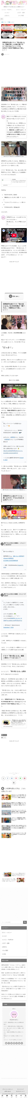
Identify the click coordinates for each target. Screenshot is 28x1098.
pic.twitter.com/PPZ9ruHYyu (14, 620)
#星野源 (13, 437)
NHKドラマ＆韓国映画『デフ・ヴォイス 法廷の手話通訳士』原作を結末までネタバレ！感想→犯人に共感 (13, 981)
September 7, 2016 (8, 627)
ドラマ (4, 737)
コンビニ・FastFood (7, 939)
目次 (14, 296)
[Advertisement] (14, 70)
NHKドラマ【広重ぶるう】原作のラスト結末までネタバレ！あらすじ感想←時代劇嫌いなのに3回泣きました (13, 996)
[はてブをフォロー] (11, 1043)
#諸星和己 (11, 558)
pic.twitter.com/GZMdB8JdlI (10, 560)
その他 (4, 954)
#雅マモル (15, 556)
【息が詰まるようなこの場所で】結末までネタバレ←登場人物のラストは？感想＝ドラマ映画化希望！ (13, 988)
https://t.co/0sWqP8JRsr (9, 450)
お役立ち (4, 947)
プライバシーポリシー (7, 1089)
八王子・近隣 (5, 943)
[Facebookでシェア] (7, 778)
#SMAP (12, 618)
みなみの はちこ (14, 1019)
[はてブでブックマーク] (12, 778)
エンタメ (4, 734)
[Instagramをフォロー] (14, 1043)
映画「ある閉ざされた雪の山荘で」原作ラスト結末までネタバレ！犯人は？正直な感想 (13, 974)
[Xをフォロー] (9, 1043)
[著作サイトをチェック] (6, 1043)
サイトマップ (20, 1089)
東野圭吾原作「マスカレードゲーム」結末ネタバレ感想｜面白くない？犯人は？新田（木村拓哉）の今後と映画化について (13, 967)
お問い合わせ (7, 1091)
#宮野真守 (7, 439)
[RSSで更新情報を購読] (22, 1043)
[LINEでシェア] (20, 778)
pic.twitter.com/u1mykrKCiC (10, 453)
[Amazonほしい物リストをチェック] (16, 1043)
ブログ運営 (5, 950)
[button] (14, 783)
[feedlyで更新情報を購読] (19, 1043)
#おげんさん (19, 450)
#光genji (5, 558)
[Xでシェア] (3, 778)
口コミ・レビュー (7, 932)
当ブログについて (20, 1091)
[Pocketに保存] (16, 778)
